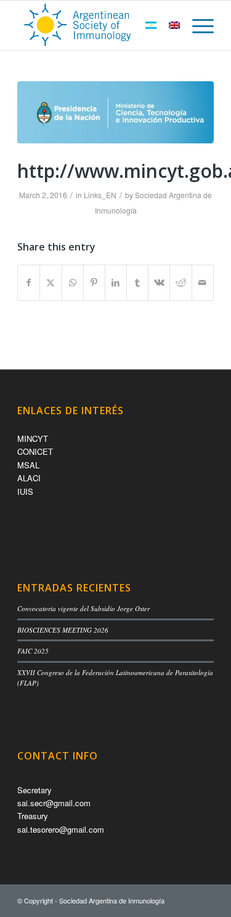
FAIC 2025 (33, 650)
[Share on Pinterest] (94, 282)
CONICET (35, 451)
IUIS (25, 491)
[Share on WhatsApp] (72, 282)
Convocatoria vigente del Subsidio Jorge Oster (83, 608)
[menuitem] (197, 25)
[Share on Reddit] (180, 282)
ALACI (29, 478)
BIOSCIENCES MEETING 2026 (62, 630)
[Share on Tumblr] (137, 282)
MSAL (28, 465)
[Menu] (197, 25)
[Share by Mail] (202, 282)
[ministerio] (115, 112)
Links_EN (100, 195)
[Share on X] (50, 282)
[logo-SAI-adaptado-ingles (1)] (95, 25)
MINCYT (32, 438)
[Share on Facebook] (28, 282)
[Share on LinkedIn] (115, 282)
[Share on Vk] (158, 282)
